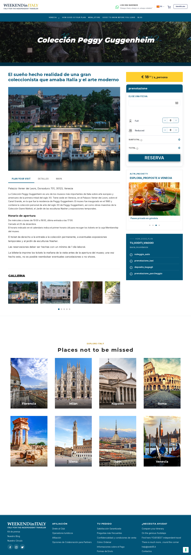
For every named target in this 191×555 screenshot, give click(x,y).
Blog (140, 17)
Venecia (53, 17)
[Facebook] (10, 546)
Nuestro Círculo (15, 541)
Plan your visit (21, 179)
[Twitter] (22, 546)
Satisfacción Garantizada (109, 528)
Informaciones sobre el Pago (111, 547)
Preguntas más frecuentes (109, 533)
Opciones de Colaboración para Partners (72, 542)
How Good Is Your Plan (74, 17)
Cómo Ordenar (104, 542)
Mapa (59, 179)
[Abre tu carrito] (169, 6)
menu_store (94, 17)
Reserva (154, 157)
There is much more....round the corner (160, 542)
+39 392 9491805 (129, 5)
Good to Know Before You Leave (119, 17)
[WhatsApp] (117, 6)
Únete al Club (58, 528)
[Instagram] (16, 546)
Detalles (43, 179)
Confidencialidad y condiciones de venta (116, 538)
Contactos (147, 551)
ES (161, 6)
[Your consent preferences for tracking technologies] (186, 550)
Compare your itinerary (153, 528)
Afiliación (56, 538)
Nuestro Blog (13, 536)
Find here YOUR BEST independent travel (161, 538)
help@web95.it (149, 547)
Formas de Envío (105, 551)
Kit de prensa (13, 531)
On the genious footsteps (154, 533)
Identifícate (180, 6)
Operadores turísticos (62, 533)
